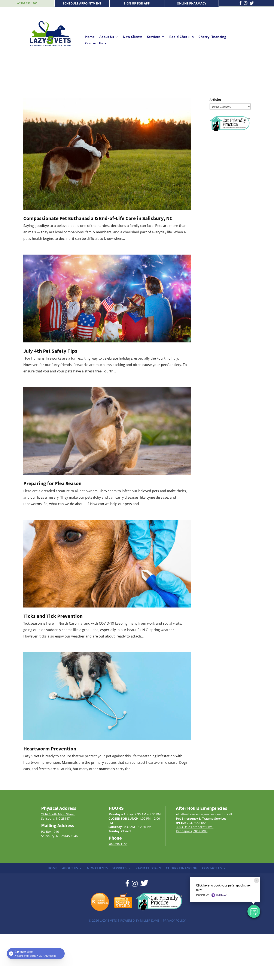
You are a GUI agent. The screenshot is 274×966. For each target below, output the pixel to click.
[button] (253, 911)
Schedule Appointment (82, 3)
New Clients (132, 37)
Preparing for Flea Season (52, 483)
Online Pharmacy (191, 3)
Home (90, 37)
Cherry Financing (212, 37)
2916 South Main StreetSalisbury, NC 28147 (58, 816)
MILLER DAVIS (149, 920)
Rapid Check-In (181, 37)
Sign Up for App (137, 3)
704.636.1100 (29, 3)
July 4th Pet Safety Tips (50, 351)
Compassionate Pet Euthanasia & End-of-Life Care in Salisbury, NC (98, 218)
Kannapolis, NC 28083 (191, 831)
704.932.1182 (196, 823)
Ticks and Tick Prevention (53, 616)
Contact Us (94, 43)
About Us (106, 37)
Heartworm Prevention (49, 748)
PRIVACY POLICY (174, 920)
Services (153, 37)
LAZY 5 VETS (108, 920)
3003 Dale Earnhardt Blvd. (194, 827)
